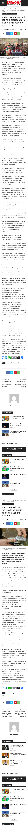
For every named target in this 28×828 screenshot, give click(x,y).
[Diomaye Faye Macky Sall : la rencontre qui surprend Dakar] (5, 418)
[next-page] (5, 438)
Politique (11, 13)
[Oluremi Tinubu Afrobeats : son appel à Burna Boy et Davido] (5, 468)
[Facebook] (8, 33)
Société (15, 13)
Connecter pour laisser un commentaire (14, 449)
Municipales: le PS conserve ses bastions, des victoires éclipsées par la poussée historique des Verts (20, 384)
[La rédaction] (3, 29)
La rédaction (8, 29)
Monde (7, 8)
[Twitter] (11, 33)
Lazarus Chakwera (10, 362)
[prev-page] (3, 438)
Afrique (11, 8)
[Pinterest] (15, 33)
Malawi (17, 362)
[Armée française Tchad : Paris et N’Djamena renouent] (5, 433)
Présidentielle (5, 365)
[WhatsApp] (18, 33)
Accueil (3, 8)
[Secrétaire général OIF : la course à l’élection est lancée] (5, 425)
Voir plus (13, 489)
